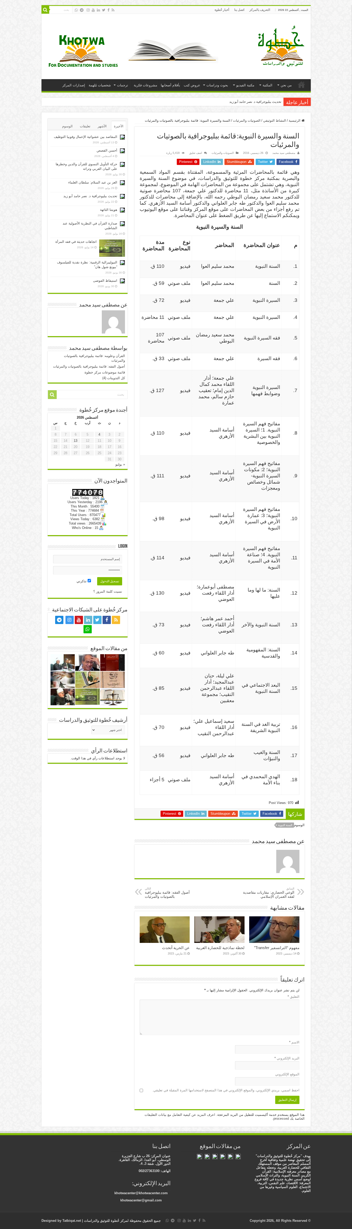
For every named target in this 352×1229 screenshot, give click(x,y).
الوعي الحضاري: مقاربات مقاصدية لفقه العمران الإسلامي (268, 893)
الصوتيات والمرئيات (247, 120)
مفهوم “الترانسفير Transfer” (276, 947)
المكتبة (267, 85)
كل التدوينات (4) (113, 378)
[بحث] (45, 10)
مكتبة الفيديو (245, 85)
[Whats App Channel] (76, 10)
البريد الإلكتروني (286, 1058)
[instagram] (88, 10)
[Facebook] (108, 10)
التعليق (293, 997)
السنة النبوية (285, 825)
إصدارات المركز (73, 85)
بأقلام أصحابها (170, 85)
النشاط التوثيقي (274, 120)
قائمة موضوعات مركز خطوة (105, 372)
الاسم (294, 1042)
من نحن (286, 85)
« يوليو (120, 464)
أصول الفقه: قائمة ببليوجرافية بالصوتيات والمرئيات (167, 893)
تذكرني (82, 581)
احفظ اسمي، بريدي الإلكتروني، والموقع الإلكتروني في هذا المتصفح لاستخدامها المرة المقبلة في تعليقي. (225, 1090)
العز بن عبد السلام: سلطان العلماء (92, 182)
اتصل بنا (239, 10)
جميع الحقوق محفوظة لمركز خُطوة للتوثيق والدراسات (122, 1221)
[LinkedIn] (98, 10)
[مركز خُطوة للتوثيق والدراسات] (282, 45)
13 (75, 441)
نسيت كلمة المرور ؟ (107, 591)
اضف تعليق (195, 152)
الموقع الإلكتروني (287, 1074)
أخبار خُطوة (222, 10)
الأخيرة (118, 126)
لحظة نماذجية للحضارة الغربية (220, 947)
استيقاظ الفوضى (105, 281)
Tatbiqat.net (71, 1221)
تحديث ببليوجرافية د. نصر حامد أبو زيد (255, 102)
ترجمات (122, 85)
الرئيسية (301, 84)
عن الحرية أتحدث (176, 947)
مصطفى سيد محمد (283, 152)
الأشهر (102, 126)
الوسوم (67, 126)
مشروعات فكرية (145, 85)
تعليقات (85, 126)
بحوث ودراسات (217, 85)
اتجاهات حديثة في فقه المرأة (76, 242)
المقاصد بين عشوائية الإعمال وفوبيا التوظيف (85, 137)
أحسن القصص (107, 150)
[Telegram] (81, 10)
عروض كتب (192, 85)
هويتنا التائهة (108, 210)
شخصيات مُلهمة (100, 85)
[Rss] (113, 10)
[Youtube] (93, 10)
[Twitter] (104, 10)
